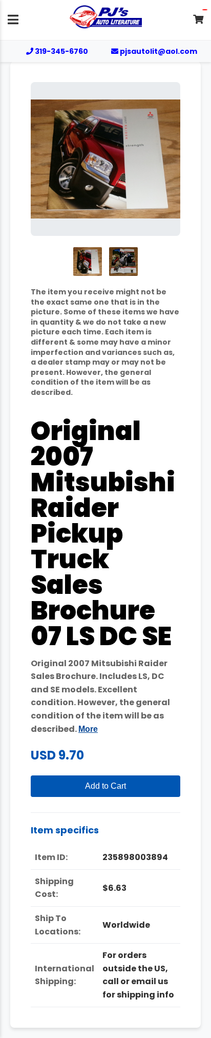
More (88, 729)
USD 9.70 (57, 755)
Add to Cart (105, 786)
